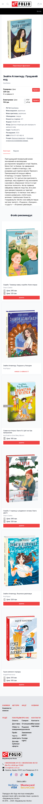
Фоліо (39, 11)
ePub (28, 102)
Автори (15, 705)
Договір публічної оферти (15, 743)
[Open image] (21, 39)
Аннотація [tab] (6, 151)
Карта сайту (21, 781)
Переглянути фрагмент (21, 66)
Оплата (15, 721)
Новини (35, 705)
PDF (28, 100)
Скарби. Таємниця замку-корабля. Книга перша (20, 285)
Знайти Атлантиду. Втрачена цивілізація (17, 593)
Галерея (25, 721)
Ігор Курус (6, 83)
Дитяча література (18, 138)
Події (4, 718)
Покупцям (16, 718)
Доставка (16, 724)
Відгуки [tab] (16, 151)
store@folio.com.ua (12, 768)
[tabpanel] (21, 180)
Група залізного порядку (12, 672)
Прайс (14, 733)
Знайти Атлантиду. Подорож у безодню (17, 365)
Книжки (6, 705)
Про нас (25, 718)
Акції (24, 705)
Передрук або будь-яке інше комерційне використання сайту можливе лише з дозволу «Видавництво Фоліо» (20, 796)
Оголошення (27, 724)
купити (21, 297)
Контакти (35, 718)
